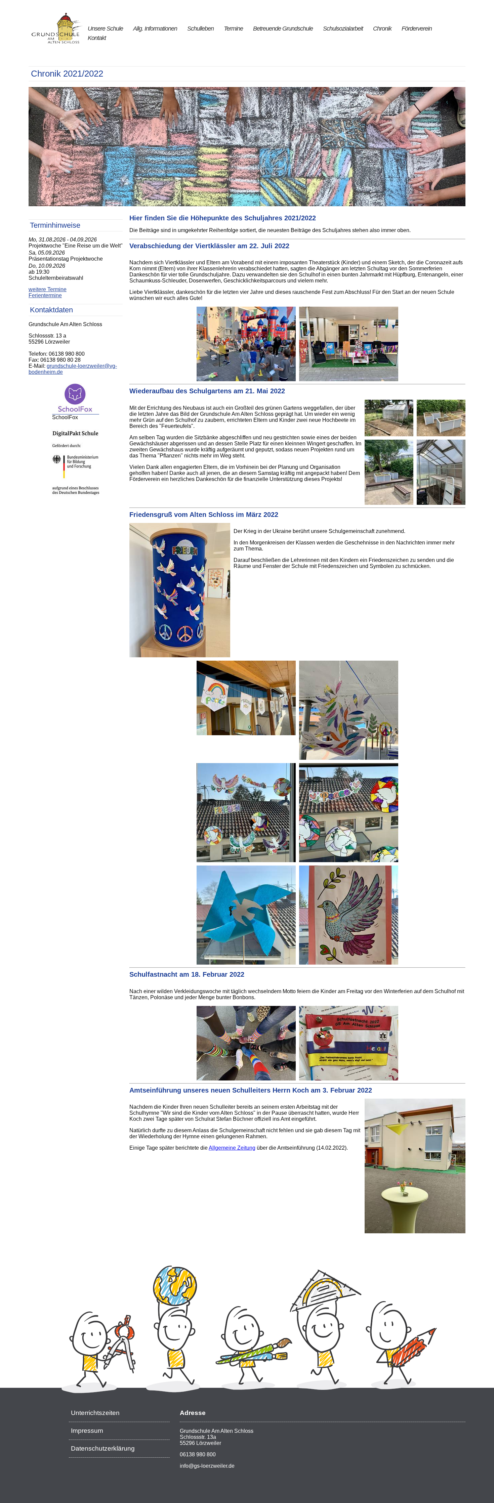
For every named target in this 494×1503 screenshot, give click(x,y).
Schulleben (200, 28)
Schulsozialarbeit (343, 28)
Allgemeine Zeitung (232, 1148)
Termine (233, 28)
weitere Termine (48, 289)
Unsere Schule (105, 28)
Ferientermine (45, 295)
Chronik (382, 28)
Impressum (87, 1430)
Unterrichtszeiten (95, 1412)
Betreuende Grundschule (283, 28)
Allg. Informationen (155, 28)
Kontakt (97, 38)
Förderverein (417, 28)
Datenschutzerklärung (103, 1448)
